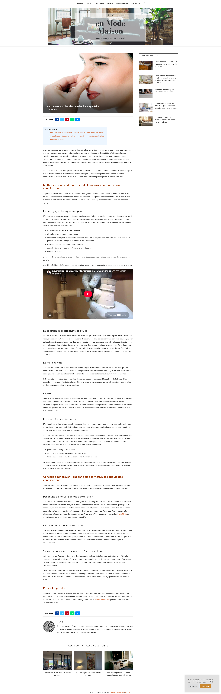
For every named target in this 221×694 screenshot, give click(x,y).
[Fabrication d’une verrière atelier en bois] (57, 660)
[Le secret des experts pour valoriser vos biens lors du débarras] (146, 65)
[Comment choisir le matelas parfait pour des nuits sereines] (146, 121)
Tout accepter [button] (205, 686)
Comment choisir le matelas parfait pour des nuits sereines (165, 119)
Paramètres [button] (193, 686)
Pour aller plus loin (57, 139)
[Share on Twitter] (62, 119)
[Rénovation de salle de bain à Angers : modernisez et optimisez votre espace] (146, 107)
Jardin (89, 3)
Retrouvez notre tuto (102, 600)
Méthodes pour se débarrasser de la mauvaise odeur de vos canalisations (76, 132)
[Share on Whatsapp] (72, 119)
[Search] (144, 3)
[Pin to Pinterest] (67, 119)
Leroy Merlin (122, 514)
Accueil (80, 3)
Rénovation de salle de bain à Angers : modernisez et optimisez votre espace (166, 106)
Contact (128, 692)
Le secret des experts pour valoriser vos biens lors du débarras (166, 64)
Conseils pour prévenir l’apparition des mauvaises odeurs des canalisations (77, 136)
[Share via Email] (77, 119)
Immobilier (135, 3)
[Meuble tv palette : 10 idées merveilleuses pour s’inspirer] (119, 660)
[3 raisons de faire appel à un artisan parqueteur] (146, 93)
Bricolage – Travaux (104, 3)
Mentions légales (117, 692)
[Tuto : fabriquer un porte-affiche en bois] (88, 660)
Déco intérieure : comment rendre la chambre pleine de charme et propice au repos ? (166, 79)
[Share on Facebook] (57, 119)
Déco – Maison (122, 3)
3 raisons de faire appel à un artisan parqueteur (165, 91)
